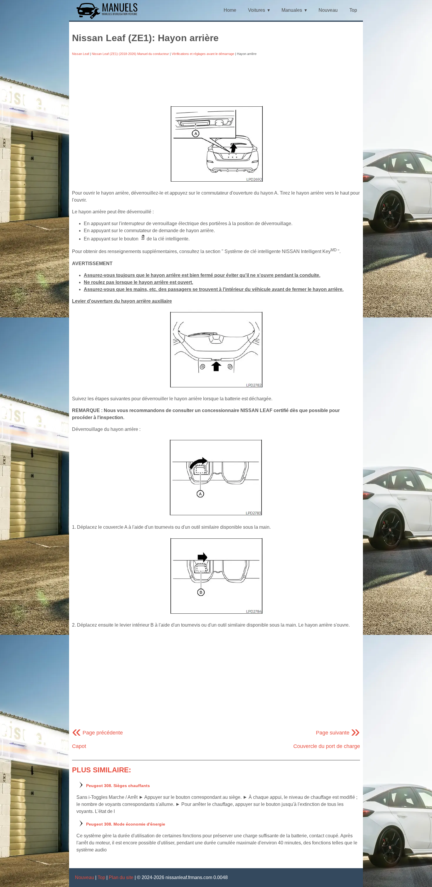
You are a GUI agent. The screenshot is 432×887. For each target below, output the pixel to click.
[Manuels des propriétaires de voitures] (109, 18)
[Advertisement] (216, 78)
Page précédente (97, 733)
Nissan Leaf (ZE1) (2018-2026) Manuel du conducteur (130, 54)
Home (230, 10)
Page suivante (338, 733)
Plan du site (121, 877)
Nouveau (328, 10)
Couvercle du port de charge (326, 746)
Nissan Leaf (80, 54)
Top (353, 10)
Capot (79, 746)
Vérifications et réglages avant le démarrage (203, 54)
